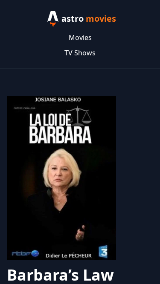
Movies (80, 37)
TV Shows (80, 52)
